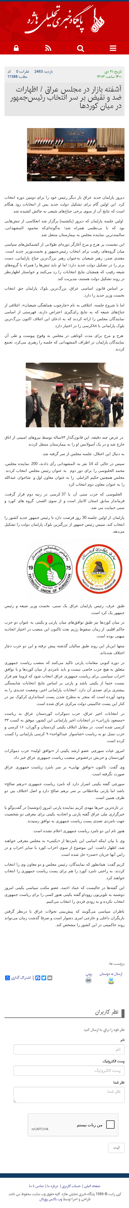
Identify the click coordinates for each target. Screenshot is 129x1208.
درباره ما (52, 1186)
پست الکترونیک (113, 1061)
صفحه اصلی (92, 1186)
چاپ (89, 974)
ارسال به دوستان (111, 974)
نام (122, 1040)
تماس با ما (36, 1186)
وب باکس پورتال (51, 1199)
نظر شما (118, 1082)
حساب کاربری (71, 1186)
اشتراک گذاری (21, 977)
